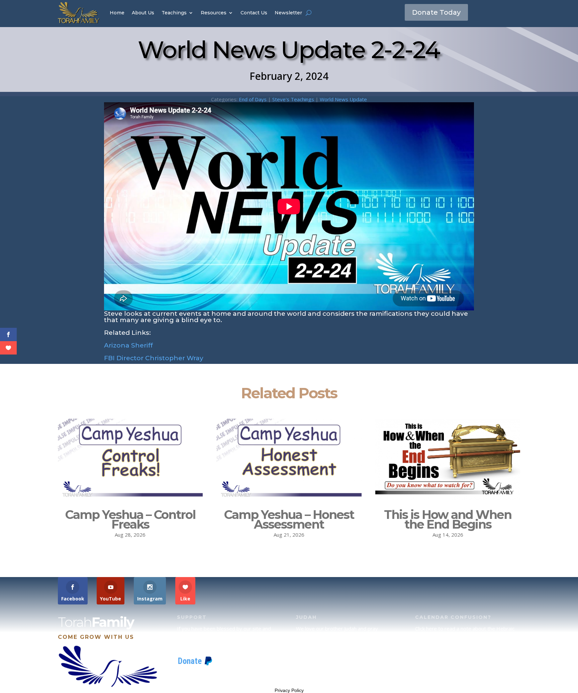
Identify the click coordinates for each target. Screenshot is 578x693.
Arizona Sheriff (128, 345)
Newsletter (288, 13)
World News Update (343, 99)
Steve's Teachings (293, 99)
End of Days (253, 99)
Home (117, 13)
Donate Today (436, 12)
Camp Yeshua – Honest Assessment (289, 519)
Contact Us (253, 13)
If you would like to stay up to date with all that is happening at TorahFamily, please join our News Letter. (466, 670)
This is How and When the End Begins (447, 519)
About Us (143, 13)
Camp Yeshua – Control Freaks (130, 519)
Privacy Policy (289, 690)
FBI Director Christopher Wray (153, 358)
